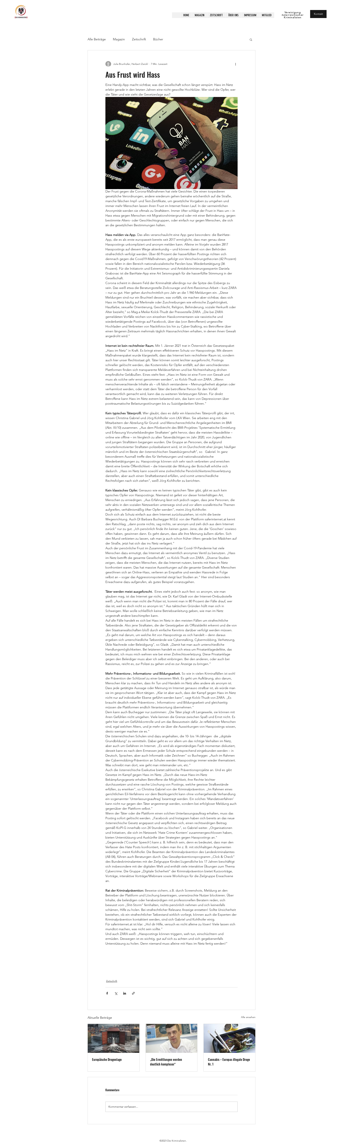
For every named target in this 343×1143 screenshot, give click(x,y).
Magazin (119, 39)
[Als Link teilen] (133, 993)
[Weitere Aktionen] (235, 64)
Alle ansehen (248, 1017)
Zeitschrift (139, 39)
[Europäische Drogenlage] (113, 1038)
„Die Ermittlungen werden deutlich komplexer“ (166, 1061)
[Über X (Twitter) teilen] (116, 993)
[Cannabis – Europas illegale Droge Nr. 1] (229, 1038)
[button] (251, 39)
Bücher (158, 39)
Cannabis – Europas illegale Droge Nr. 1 (229, 1061)
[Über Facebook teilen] (107, 993)
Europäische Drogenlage (107, 1059)
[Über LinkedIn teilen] (124, 993)
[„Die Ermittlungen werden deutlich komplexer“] (171, 1038)
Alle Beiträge (97, 39)
